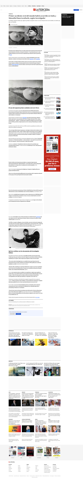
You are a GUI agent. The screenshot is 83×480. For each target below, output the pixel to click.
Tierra (39, 304)
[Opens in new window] (30, 456)
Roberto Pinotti (30, 304)
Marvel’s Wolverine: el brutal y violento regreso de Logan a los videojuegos (41, 334)
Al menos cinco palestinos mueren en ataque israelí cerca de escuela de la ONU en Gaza (41, 440)
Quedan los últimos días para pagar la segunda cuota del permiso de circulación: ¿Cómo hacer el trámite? (52, 364)
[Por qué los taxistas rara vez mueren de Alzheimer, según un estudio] (28, 342)
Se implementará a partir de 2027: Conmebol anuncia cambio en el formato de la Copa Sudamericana (53, 409)
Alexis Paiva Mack (14, 24)
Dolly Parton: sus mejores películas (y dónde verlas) (27, 421)
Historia (17, 304)
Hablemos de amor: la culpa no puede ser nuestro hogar (53, 421)
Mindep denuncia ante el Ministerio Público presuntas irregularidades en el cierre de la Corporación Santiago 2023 (54, 415)
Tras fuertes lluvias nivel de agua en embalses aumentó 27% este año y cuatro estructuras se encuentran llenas (51, 78)
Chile (9, 392)
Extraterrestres (25, 305)
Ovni (22, 305)
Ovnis (15, 304)
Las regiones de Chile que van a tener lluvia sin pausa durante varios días (50, 109)
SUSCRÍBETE (52, 169)
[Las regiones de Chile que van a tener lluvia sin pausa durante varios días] (58, 109)
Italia (33, 304)
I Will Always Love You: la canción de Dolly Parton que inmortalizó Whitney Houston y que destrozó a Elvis (28, 435)
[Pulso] (21, 456)
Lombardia (36, 304)
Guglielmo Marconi (14, 305)
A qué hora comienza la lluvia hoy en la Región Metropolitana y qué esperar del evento (50, 102)
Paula (49, 419)
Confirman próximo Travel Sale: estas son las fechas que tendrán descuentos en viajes (17, 364)
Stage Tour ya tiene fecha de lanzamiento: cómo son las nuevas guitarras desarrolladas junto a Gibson (14, 422)
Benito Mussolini (21, 304)
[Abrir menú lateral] (1, 10)
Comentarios (15, 47)
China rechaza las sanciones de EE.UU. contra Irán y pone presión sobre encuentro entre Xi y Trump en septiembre (41, 435)
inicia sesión (12, 313)
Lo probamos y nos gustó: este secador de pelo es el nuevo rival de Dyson (54, 440)
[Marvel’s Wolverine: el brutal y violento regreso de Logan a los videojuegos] (41, 342)
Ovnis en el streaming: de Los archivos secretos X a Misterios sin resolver (21, 301)
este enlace (38, 297)
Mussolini (10, 305)
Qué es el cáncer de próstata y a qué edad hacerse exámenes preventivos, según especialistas (50, 98)
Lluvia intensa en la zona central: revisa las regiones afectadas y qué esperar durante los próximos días (50, 117)
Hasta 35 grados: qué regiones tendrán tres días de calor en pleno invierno (40, 409)
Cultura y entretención (26, 419)
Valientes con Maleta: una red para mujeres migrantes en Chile (54, 434)
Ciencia (13, 304)
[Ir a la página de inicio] (41, 10)
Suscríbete (18, 313)
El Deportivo (50, 392)
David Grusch (26, 304)
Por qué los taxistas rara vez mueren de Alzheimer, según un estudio (27, 334)
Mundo (36, 419)
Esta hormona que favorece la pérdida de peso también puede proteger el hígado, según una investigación (49, 113)
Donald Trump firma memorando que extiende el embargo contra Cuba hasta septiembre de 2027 (52, 65)
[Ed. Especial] (39, 456)
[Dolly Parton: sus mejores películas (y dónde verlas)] (28, 428)
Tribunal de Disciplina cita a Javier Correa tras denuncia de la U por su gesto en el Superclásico (54, 395)
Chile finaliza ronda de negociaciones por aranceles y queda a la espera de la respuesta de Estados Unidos (28, 414)
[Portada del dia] (52, 152)
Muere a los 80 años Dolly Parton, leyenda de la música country (27, 440)
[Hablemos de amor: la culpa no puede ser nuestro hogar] (54, 428)
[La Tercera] (12, 456)
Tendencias (11, 13)
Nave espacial (19, 305)
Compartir (10, 47)
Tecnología (11, 419)
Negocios (23, 392)
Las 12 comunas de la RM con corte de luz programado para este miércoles (34, 364)
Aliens (29, 305)
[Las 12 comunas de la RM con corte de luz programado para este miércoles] (34, 371)
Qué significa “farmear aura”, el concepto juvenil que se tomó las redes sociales (50, 105)
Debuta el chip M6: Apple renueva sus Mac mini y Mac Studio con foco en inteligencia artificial (15, 435)
